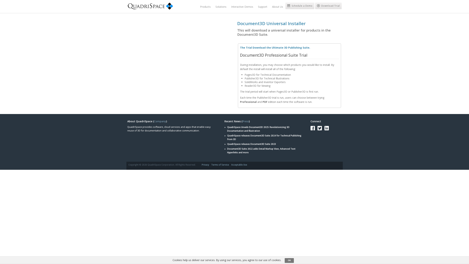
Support (262, 6)
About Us (277, 6)
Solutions (220, 6)
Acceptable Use (239, 164)
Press (245, 121)
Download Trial (330, 5)
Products (205, 6)
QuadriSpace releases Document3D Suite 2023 (251, 144)
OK (289, 260)
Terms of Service (220, 164)
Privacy (205, 164)
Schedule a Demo (302, 5)
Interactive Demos (242, 6)
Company (160, 121)
